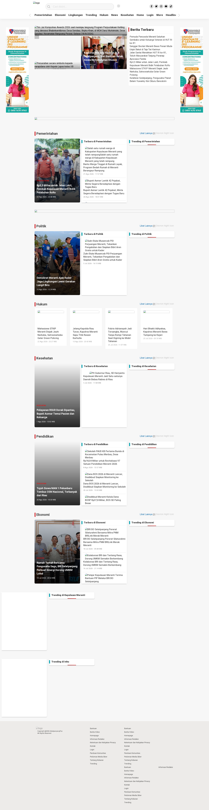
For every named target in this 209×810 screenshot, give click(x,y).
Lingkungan (75, 15)
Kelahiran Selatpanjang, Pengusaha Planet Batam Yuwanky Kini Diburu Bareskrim (150, 79)
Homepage (94, 735)
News (114, 15)
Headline (171, 15)
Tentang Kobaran (97, 760)
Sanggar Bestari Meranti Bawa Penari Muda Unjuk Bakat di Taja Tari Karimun (151, 48)
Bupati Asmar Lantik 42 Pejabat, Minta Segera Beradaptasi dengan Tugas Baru (103, 193)
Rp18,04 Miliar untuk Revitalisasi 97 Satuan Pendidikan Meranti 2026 (101, 464)
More (159, 15)
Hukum (104, 15)
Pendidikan (44, 436)
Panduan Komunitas (98, 753)
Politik (41, 226)
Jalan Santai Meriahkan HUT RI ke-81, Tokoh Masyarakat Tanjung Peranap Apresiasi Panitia (148, 56)
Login (150, 15)
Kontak (92, 746)
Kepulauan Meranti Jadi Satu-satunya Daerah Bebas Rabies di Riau (102, 379)
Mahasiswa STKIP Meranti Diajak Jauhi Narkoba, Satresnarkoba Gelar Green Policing (149, 72)
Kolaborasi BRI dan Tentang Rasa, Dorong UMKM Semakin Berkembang (102, 565)
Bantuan (93, 728)
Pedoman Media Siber (98, 756)
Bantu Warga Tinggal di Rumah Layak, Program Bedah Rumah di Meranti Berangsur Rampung (102, 169)
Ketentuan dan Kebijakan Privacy (103, 742)
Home (140, 15)
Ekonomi (60, 15)
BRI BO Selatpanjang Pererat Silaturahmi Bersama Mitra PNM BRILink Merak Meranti (104, 543)
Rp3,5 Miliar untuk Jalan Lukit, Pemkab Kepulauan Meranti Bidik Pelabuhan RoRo (150, 63)
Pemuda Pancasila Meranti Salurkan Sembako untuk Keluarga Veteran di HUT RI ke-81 (151, 40)
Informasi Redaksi (97, 739)
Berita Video (95, 732)
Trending (91, 15)
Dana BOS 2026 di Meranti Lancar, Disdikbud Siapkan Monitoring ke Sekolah (104, 487)
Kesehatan (127, 15)
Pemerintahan (43, 15)
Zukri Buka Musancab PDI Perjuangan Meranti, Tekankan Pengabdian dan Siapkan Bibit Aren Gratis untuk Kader (102, 258)
